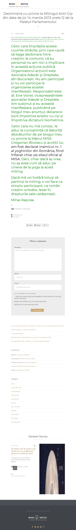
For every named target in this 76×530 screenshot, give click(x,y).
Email (16, 283)
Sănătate (14, 410)
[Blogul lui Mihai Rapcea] (19, 4)
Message (17, 247)
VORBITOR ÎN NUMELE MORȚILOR (25, 366)
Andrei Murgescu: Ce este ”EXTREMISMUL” (24, 329)
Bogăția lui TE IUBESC (23, 370)
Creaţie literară (15, 391)
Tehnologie (14, 418)
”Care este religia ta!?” (17, 333)
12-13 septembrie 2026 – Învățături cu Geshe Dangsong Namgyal (30, 341)
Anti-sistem (16, 217)
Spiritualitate (15, 414)
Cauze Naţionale (16, 387)
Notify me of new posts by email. (26, 304)
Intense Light (15, 395)
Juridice (13, 403)
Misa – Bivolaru (15, 406)
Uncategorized (17, 215)
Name (16, 274)
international (15, 399)
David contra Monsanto (28, 358)
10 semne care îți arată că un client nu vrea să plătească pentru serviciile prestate (23, 451)
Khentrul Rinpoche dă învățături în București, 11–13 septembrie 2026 (31, 337)
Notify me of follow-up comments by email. (30, 301)
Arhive (13, 383)
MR (12, 33)
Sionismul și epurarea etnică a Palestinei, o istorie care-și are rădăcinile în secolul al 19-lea (37, 326)
